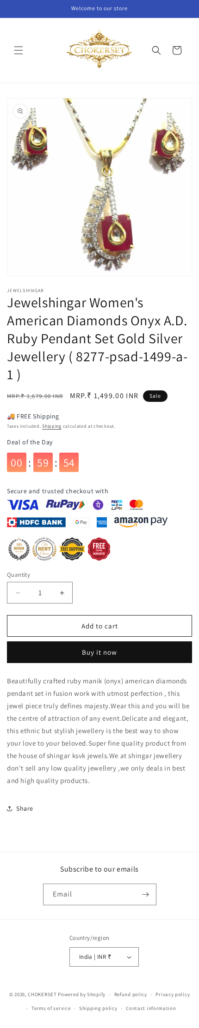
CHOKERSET (42, 994)
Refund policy (130, 994)
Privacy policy (172, 994)
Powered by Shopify (82, 994)
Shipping (52, 426)
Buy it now (99, 652)
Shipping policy (98, 1008)
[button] (18, 50)
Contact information (151, 1008)
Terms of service (50, 1008)
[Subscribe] (146, 894)
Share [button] (24, 808)
